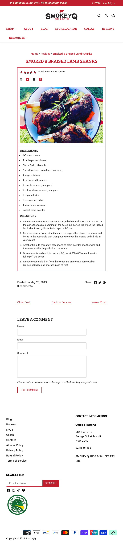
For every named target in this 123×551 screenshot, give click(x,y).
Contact (11, 440)
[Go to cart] (113, 15)
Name (20, 326)
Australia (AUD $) (102, 3)
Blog (9, 419)
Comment (22, 353)
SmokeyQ (30, 538)
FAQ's (9, 429)
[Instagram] (13, 490)
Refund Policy (14, 455)
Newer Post (98, 302)
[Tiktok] (18, 490)
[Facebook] (8, 490)
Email (20, 339)
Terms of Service (16, 460)
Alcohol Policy (14, 445)
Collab (10, 434)
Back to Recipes (61, 302)
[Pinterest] (23, 490)
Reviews (11, 424)
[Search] (99, 15)
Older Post (23, 302)
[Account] (106, 15)
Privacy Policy (14, 450)
